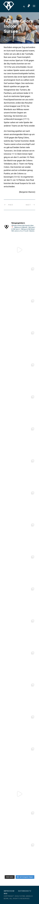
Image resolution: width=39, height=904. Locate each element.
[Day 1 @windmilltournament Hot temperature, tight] (19, 633)
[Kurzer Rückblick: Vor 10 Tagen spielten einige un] (19, 377)
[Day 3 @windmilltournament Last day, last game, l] (19, 569)
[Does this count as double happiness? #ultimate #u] (19, 793)
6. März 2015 (11, 37)
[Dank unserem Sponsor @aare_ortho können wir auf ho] (19, 441)
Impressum (9, 891)
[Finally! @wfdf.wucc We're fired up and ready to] (19, 409)
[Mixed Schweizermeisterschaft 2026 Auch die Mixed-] (19, 729)
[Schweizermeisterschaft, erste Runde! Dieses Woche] (19, 857)
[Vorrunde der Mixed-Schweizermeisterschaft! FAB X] (19, 697)
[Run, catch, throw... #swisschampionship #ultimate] (19, 761)
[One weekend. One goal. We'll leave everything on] (19, 537)
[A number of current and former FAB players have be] (19, 281)
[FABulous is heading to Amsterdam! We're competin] (19, 665)
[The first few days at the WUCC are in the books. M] (19, 345)
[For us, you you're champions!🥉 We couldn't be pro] (19, 505)
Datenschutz (24, 891)
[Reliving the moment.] (19, 249)
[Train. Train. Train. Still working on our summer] (19, 473)
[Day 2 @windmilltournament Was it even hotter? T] (19, 601)
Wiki (5, 893)
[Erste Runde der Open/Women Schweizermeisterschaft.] (19, 825)
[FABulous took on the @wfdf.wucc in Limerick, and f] (19, 313)
